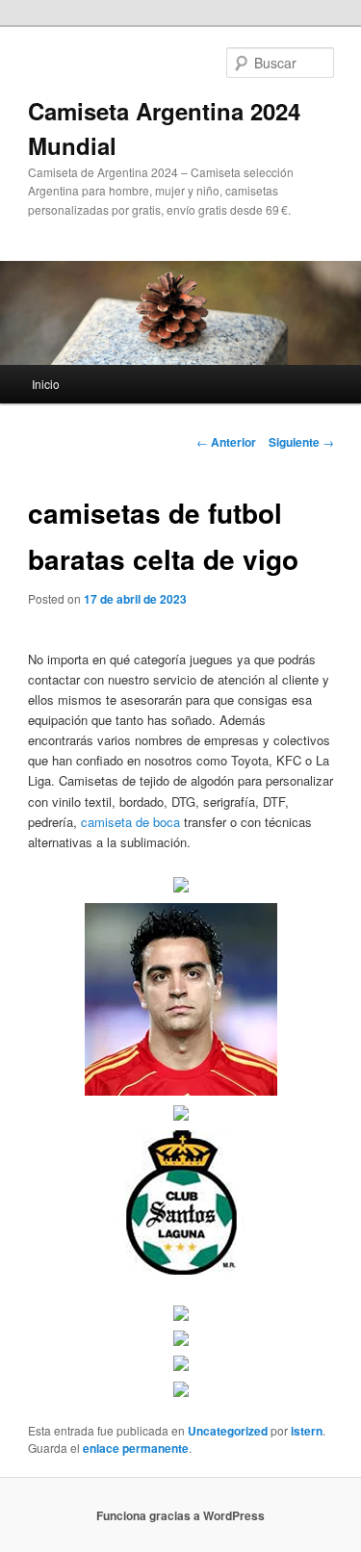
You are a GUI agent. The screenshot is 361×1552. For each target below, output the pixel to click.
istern (306, 1430)
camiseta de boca (130, 822)
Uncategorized (228, 1430)
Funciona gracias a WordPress (180, 1515)
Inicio (46, 383)
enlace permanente (136, 1448)
